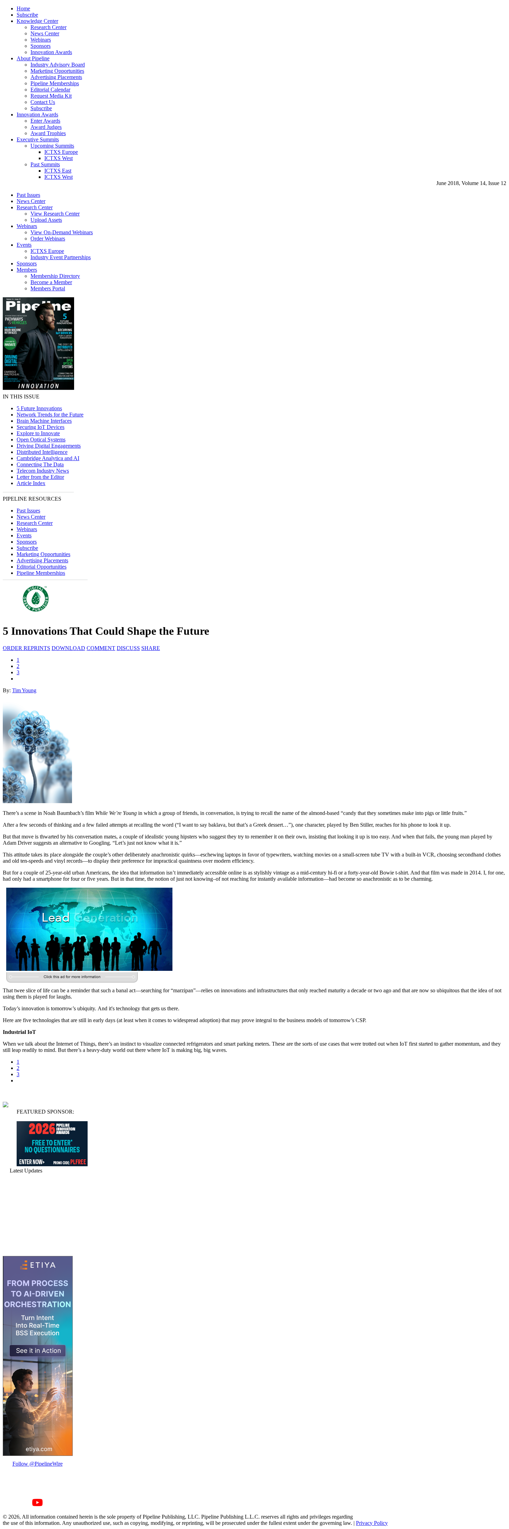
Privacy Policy (372, 1523)
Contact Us (42, 102)
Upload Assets (46, 220)
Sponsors (40, 46)
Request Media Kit (51, 96)
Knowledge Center (37, 21)
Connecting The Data (40, 464)
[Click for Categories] (52, 1164)
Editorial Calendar (50, 90)
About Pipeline (33, 58)
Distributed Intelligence (42, 452)
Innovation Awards (51, 52)
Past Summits (45, 164)
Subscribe (27, 15)
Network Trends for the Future (50, 415)
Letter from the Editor (40, 477)
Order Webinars (47, 238)
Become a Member (51, 282)
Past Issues (28, 195)
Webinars (40, 40)
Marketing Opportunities (57, 71)
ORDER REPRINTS (26, 648)
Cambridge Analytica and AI (48, 458)
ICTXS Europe (61, 152)
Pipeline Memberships (54, 83)
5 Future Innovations (39, 408)
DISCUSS (128, 648)
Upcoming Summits (52, 146)
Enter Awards (45, 121)
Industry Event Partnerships (60, 257)
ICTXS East (57, 171)
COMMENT (101, 648)
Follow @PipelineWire (37, 1464)
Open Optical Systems (41, 439)
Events (24, 245)
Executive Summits (38, 139)
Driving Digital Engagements (49, 446)
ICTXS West (58, 158)
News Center (44, 33)
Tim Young (24, 690)
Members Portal (47, 288)
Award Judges (46, 127)
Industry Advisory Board (57, 65)
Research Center (48, 27)
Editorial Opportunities (41, 567)
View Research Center (55, 214)
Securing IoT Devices (40, 427)
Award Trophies (48, 133)
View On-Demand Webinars (61, 232)
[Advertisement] (37, 1214)
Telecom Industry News (43, 471)
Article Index (31, 483)
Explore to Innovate (38, 433)
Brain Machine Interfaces (44, 421)
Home (23, 8)
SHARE (150, 648)
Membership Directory (55, 276)
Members (27, 270)
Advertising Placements (56, 77)
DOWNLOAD (68, 648)
